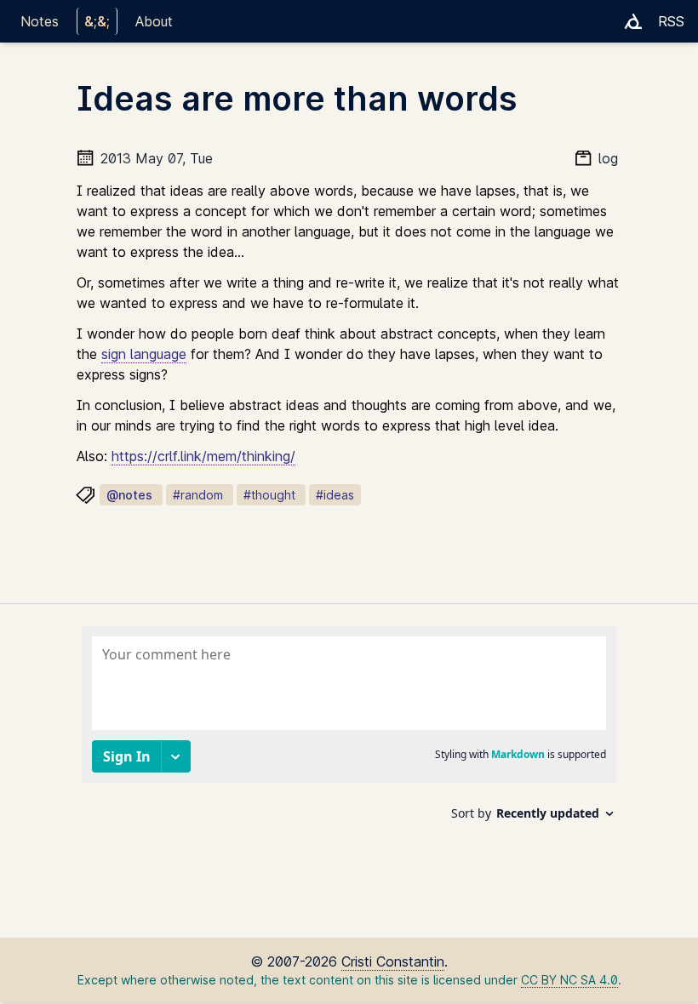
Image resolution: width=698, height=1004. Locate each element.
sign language (143, 353)
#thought (269, 495)
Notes (39, 21)
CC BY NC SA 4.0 (569, 980)
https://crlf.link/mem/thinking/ (203, 456)
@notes (129, 495)
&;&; (97, 21)
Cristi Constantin (392, 961)
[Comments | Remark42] (349, 729)
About (154, 21)
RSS (671, 21)
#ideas (335, 495)
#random (198, 495)
